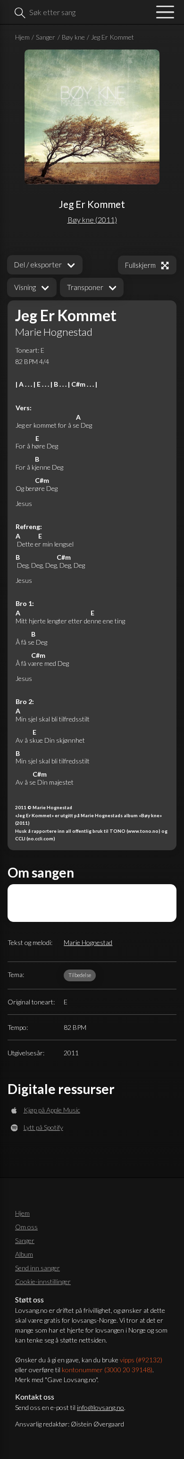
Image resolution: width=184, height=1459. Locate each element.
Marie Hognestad (88, 942)
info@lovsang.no (100, 1407)
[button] (32, 287)
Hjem (22, 37)
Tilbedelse (79, 975)
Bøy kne (73, 37)
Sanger (45, 37)
